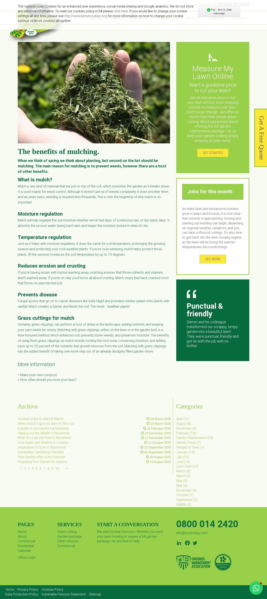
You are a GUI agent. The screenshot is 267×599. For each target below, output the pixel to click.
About (22, 536)
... (62, 469)
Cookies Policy (52, 589)
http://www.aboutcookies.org (85, 16)
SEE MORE (213, 259)
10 (57, 469)
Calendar (24, 551)
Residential (26, 546)
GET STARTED (213, 153)
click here (121, 11)
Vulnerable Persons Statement (64, 594)
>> (67, 469)
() (182, 419)
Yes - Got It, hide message (221, 11)
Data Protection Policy (21, 594)
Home (22, 532)
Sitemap (95, 594)
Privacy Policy (28, 589)
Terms (9, 589)
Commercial (26, 541)
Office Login (26, 558)
